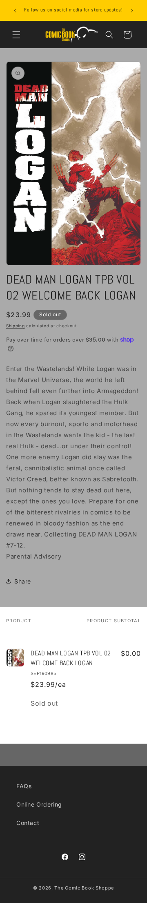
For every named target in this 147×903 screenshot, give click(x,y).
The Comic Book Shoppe (84, 888)
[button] (16, 35)
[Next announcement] (132, 11)
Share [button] (22, 581)
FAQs (23, 785)
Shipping (15, 325)
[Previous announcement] (15, 11)
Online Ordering (39, 804)
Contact (27, 822)
